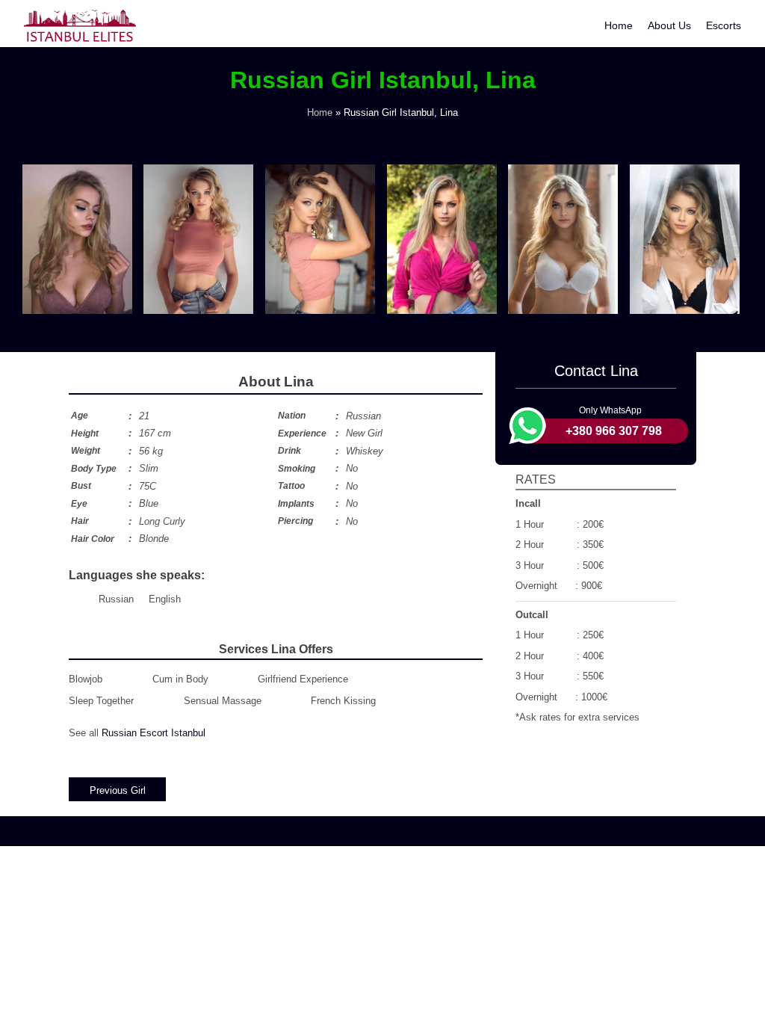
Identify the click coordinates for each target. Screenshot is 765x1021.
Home (618, 25)
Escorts (723, 25)
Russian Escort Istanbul (153, 732)
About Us (669, 25)
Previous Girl (118, 790)
